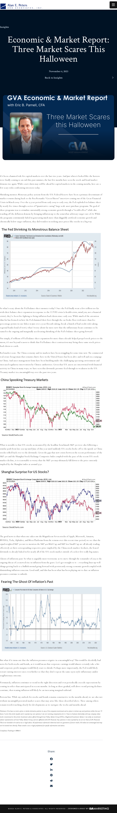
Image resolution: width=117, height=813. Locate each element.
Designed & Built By (78, 808)
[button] (113, 4)
